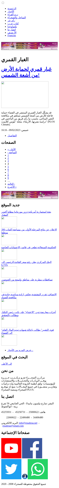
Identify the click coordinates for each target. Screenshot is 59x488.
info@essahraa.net (28, 423)
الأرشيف (12, 32)
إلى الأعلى (6, 363)
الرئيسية (12, 8)
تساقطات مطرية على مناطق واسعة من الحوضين (27, 279)
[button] (3, 3)
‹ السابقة (12, 152)
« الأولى (12, 149)
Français (12, 35)
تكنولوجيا (12, 26)
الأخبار (11, 11)
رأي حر (11, 20)
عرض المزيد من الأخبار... (20, 350)
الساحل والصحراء (17, 17)
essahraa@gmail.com (13, 425)
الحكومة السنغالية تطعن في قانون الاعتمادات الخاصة (28, 247)
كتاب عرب (13, 23)
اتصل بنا (12, 29)
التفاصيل (12, 135)
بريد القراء (13, 14)
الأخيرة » (12, 187)
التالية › (11, 184)
